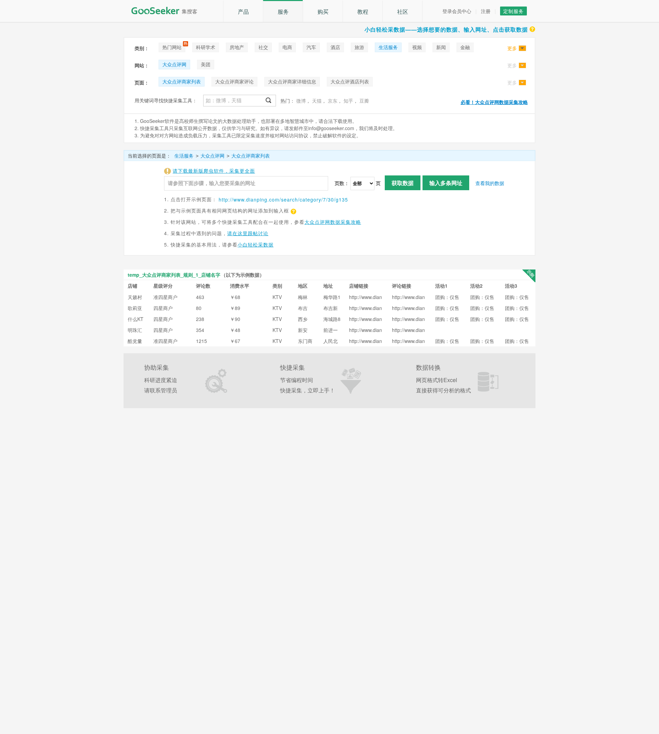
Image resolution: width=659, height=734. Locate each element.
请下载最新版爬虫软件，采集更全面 (214, 170)
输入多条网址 (445, 183)
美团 (205, 64)
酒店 (335, 47)
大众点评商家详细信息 (292, 81)
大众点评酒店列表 (350, 81)
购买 (322, 11)
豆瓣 (364, 100)
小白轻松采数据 (256, 244)
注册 (485, 11)
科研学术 (205, 47)
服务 (283, 11)
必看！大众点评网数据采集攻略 (494, 102)
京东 (332, 100)
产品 (243, 11)
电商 (287, 47)
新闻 (441, 47)
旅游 (359, 47)
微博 (301, 100)
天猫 (317, 100)
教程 (362, 11)
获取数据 (403, 183)
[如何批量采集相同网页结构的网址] (293, 210)
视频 (417, 47)
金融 (465, 47)
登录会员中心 (456, 11)
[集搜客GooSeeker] (168, 10)
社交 (263, 47)
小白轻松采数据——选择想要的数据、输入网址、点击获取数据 (446, 29)
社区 (402, 11)
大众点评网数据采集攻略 (332, 221)
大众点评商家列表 (181, 81)
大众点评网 (174, 64)
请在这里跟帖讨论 (247, 233)
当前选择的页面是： (149, 155)
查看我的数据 (489, 183)
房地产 (237, 47)
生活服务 (388, 47)
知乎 (348, 100)
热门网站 (172, 47)
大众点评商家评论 (234, 81)
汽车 (311, 47)
